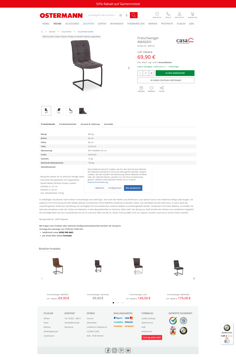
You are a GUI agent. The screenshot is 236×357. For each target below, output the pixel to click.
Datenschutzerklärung (98, 182)
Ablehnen (99, 188)
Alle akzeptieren (133, 188)
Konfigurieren (114, 188)
